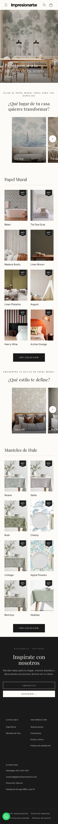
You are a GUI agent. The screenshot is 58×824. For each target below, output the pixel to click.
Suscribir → (29, 694)
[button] (6, 5)
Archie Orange (38, 344)
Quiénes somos (36, 727)
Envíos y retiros (36, 739)
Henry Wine (11, 344)
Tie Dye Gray (37, 224)
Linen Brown (37, 264)
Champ (34, 535)
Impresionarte (20, 813)
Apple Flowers (38, 574)
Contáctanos (35, 733)
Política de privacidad (19, 818)
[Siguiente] (52, 138)
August (34, 304)
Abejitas (35, 614)
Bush (7, 535)
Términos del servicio (41, 818)
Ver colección (29, 357)
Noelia (8, 495)
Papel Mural (15, 179)
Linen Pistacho (12, 304)
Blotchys (9, 614)
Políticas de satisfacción (40, 745)
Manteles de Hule (20, 450)
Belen (7, 224)
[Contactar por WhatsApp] (6, 816)
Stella (33, 495)
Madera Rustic (12, 264)
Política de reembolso (40, 813)
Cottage (9, 574)
